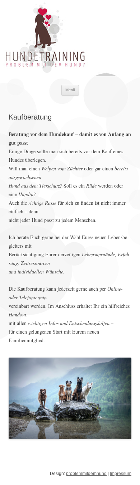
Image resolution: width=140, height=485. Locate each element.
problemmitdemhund (86, 473)
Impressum (120, 473)
